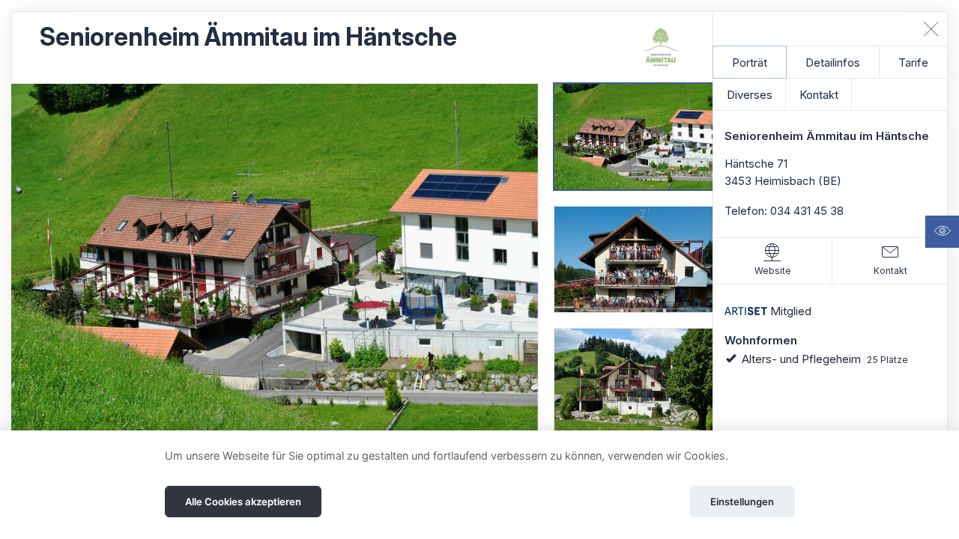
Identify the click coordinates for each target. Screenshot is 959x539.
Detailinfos (832, 62)
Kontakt (818, 95)
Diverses (749, 95)
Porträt (749, 62)
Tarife (913, 62)
